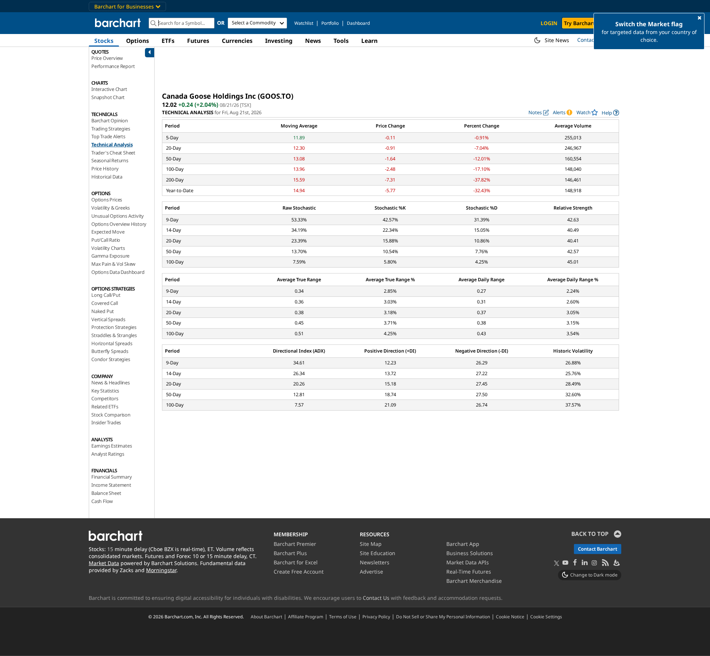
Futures (198, 41)
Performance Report (113, 66)
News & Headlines (110, 382)
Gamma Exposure (110, 255)
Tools (341, 41)
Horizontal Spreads (111, 343)
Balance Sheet (106, 493)
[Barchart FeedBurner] (616, 563)
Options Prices (106, 199)
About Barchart (266, 616)
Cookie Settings (546, 616)
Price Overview (107, 58)
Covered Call (104, 303)
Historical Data (106, 176)
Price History (104, 168)
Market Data (104, 563)
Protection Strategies (113, 327)
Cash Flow (102, 501)
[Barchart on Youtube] (565, 563)
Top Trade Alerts (108, 136)
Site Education (377, 553)
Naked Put (102, 311)
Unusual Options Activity (117, 216)
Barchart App (462, 543)
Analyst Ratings (107, 454)
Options (137, 41)
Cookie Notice (510, 616)
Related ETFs (104, 406)
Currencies (237, 41)
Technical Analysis (111, 144)
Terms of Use (342, 616)
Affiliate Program (305, 616)
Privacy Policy (376, 616)
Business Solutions (469, 553)
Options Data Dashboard (118, 272)
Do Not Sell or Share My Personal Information (443, 616)
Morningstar (161, 570)
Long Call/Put (105, 295)
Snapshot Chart (108, 97)
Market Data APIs (467, 562)
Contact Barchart (597, 548)
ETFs (168, 41)
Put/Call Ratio (105, 240)
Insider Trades (106, 422)
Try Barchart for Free (590, 23)
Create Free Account (299, 571)
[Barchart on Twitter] (556, 564)
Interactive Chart (109, 89)
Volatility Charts (108, 248)
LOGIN (549, 23)
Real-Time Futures (468, 571)
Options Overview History (118, 224)
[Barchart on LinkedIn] (584, 563)
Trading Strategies (110, 128)
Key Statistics (105, 390)
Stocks (104, 41)
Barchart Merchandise (474, 580)
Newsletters (374, 562)
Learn (369, 41)
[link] (610, 112)
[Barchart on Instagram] (594, 563)
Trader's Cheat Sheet (113, 152)
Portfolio (330, 23)
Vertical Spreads (108, 319)
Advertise (371, 571)
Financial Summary (111, 476)
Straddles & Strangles (114, 335)
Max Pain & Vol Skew (113, 264)
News (313, 41)
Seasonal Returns (109, 160)
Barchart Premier (295, 543)
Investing (279, 41)
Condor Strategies (110, 359)
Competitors (104, 398)
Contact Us (376, 597)
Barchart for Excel (296, 562)
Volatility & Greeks (110, 207)
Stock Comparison (111, 414)
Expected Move (107, 231)
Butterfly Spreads (109, 351)
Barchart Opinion (109, 120)
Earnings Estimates (111, 445)
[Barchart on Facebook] (575, 563)
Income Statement (111, 485)
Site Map (371, 543)
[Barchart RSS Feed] (605, 563)
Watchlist (303, 23)
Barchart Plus (290, 553)
